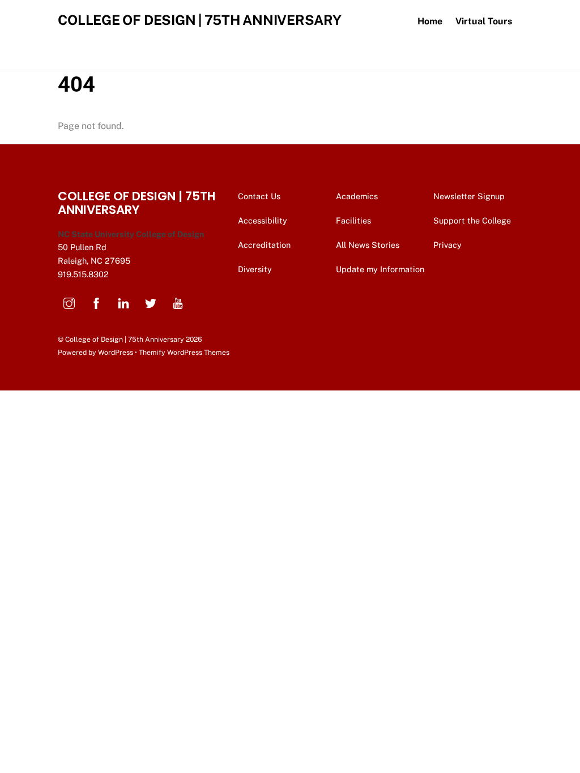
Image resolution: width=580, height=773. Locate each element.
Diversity (255, 269)
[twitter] (150, 302)
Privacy (448, 245)
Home (429, 21)
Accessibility (262, 220)
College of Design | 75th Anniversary (124, 339)
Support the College (473, 220)
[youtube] (178, 302)
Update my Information (380, 269)
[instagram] (69, 302)
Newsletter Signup (470, 196)
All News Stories (367, 245)
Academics (357, 196)
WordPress (115, 352)
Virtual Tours (483, 21)
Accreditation (264, 245)
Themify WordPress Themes (184, 352)
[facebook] (96, 302)
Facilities (353, 220)
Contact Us (260, 196)
